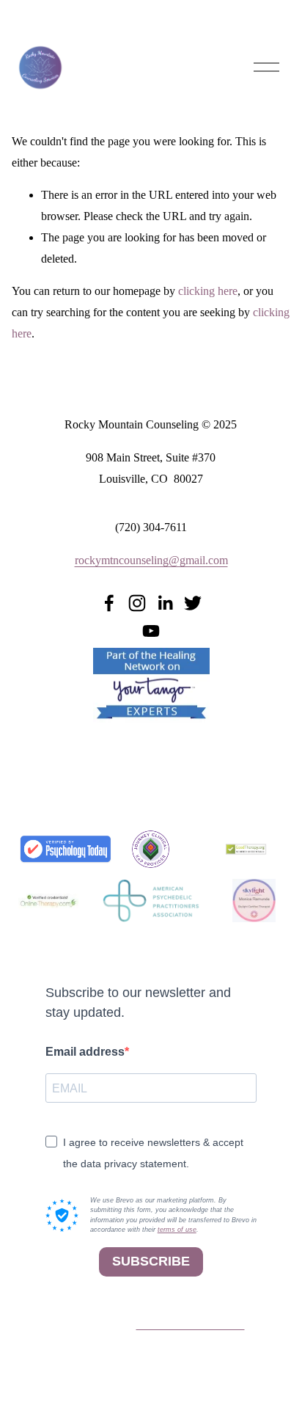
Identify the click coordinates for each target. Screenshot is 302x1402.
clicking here (207, 291)
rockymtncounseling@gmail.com (151, 560)
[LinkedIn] (165, 603)
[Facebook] (109, 603)
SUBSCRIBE (151, 1261)
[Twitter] (193, 603)
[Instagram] (137, 603)
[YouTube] (151, 631)
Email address (85, 1051)
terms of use (177, 1229)
